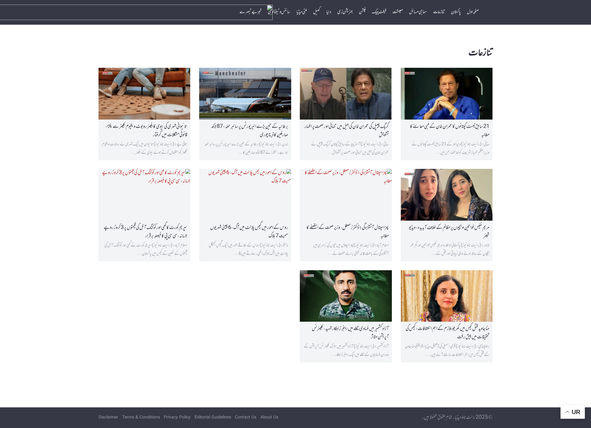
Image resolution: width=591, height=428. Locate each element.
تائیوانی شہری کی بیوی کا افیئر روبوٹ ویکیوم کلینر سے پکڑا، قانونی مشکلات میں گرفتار (146, 131)
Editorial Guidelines (213, 417)
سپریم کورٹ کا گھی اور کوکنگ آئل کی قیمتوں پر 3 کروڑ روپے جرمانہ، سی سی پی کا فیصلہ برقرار (145, 232)
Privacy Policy (177, 417)
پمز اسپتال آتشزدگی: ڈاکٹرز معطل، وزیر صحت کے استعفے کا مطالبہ (348, 232)
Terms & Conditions (141, 417)
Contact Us (245, 417)
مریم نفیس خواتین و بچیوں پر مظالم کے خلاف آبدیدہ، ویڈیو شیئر (449, 232)
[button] (489, 12)
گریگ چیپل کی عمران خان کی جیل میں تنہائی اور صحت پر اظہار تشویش (346, 131)
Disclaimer (108, 417)
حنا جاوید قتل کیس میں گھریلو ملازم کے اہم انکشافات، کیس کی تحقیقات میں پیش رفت (447, 333)
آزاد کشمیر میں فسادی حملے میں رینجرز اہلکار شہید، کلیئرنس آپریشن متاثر (350, 333)
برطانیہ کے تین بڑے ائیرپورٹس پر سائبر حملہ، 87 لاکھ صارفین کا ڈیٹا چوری (249, 131)
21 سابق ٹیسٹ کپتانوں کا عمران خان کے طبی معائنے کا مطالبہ (449, 131)
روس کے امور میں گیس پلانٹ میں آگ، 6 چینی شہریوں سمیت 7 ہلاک (249, 232)
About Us (269, 417)
